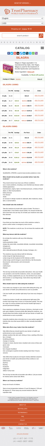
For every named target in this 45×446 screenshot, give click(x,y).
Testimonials (22, 412)
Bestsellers (22, 409)
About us (22, 405)
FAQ (22, 416)
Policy (22, 420)
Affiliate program (22, 433)
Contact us (22, 424)
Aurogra (18, 79)
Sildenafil (30, 72)
